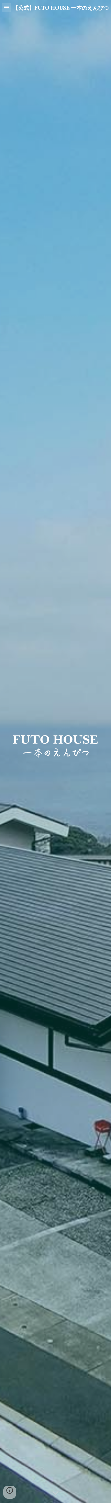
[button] (6, 7)
